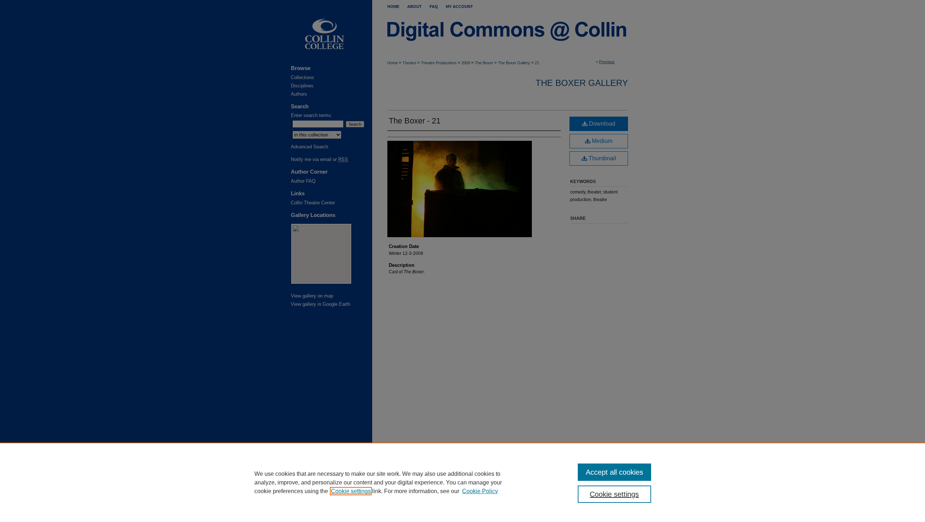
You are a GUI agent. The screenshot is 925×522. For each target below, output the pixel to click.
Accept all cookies (614, 472)
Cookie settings (351, 491)
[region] (462, 482)
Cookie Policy (480, 491)
